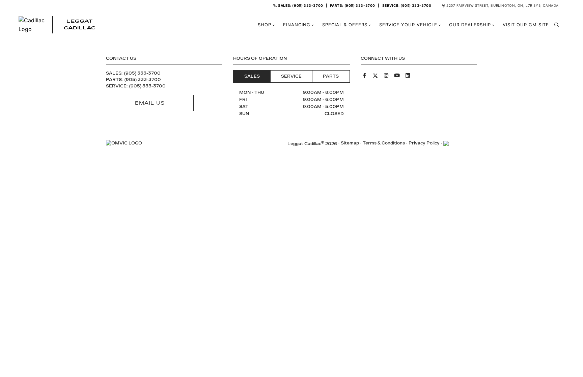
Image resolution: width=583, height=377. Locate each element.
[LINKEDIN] (408, 76)
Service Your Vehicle (408, 24)
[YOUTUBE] (397, 76)
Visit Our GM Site (526, 24)
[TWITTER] (375, 76)
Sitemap (350, 143)
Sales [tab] (252, 76)
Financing (296, 24)
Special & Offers (344, 24)
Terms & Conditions (384, 143)
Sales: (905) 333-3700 (300, 5)
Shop (264, 24)
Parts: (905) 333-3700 (352, 5)
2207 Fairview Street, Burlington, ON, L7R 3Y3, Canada (502, 5)
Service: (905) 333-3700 (406, 5)
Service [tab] (291, 76)
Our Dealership (470, 24)
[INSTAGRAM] (386, 76)
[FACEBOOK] (365, 76)
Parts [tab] (331, 76)
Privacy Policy (424, 143)
